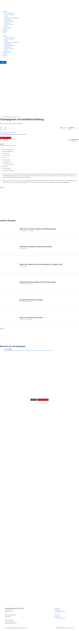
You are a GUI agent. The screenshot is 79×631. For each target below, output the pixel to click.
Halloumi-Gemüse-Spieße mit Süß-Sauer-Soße (38, 282)
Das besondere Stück (9, 14)
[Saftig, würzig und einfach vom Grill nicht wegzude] (66, 360)
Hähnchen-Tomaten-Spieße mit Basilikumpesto (38, 229)
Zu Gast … (6, 26)
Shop (4, 32)
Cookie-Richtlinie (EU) (60, 611)
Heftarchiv (5, 31)
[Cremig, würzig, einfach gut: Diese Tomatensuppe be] (13, 390)
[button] (5, 128)
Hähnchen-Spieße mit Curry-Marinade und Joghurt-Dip (41, 264)
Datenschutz (58, 610)
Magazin (5, 11)
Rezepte (5, 29)
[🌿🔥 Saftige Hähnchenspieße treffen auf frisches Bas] (13, 360)
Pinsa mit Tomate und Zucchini (31, 317)
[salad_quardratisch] (15, 203)
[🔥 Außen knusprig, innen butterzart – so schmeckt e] (39, 375)
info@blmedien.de (12, 623)
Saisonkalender (8, 19)
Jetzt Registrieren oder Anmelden (8, 132)
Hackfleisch (2, 145)
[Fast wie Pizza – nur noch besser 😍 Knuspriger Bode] (66, 375)
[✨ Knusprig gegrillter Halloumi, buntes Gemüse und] (13, 375)
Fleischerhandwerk (7, 27)
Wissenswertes (7, 23)
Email (9, 137)
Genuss (6, 16)
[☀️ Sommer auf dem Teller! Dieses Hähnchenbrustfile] (66, 390)
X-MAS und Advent (8, 24)
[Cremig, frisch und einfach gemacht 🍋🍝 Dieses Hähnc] (39, 390)
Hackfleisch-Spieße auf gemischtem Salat (36, 247)
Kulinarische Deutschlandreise (11, 18)
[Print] (1, 128)
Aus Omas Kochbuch (9, 13)
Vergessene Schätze (9, 21)
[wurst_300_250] (9, 337)
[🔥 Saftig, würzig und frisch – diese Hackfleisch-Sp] (39, 360)
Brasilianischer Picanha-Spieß (31, 300)
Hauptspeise (9, 145)
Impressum (57, 608)
